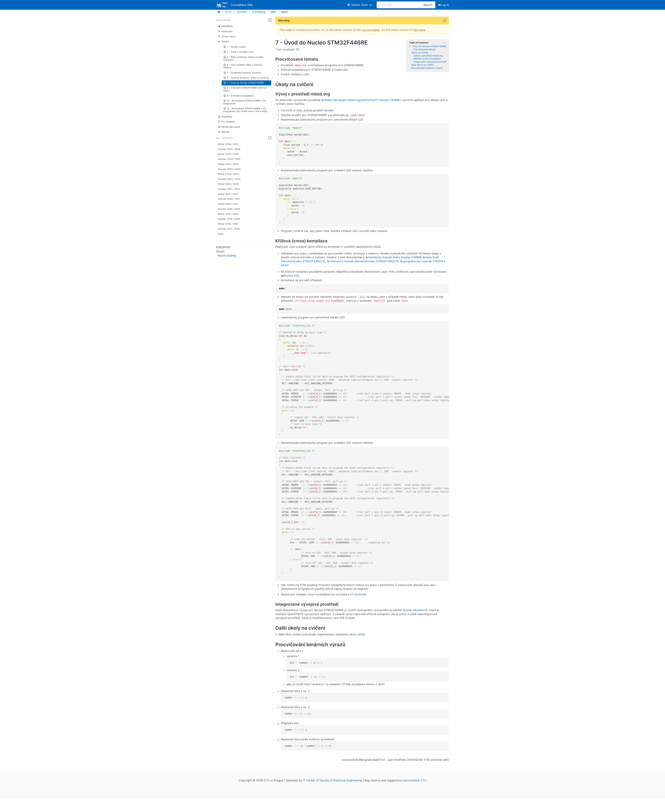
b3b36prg (258, 12)
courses (242, 12)
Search (427, 5)
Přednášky (226, 116)
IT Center (309, 780)
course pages (371, 30)
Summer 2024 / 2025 (229, 159)
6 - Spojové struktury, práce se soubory (248, 77)
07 (297, 49)
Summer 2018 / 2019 (229, 219)
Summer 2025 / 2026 (229, 149)
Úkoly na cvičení (419, 52)
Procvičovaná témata (425, 49)
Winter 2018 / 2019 (228, 224)
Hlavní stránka (227, 255)
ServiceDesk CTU (414, 780)
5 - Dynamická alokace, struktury (244, 72)
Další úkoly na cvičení (422, 65)
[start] (220, 12)
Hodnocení (226, 31)
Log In (445, 5)
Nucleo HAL (292, 275)
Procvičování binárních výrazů (426, 68)
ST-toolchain (358, 594)
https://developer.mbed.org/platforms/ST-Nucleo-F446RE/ (362, 100)
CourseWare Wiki (241, 5)
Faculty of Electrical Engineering (341, 780)
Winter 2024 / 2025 (228, 164)
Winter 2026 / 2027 (228, 144)
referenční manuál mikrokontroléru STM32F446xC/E (364, 261)
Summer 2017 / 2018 (229, 229)
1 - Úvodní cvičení (236, 47)
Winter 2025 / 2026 (228, 154)
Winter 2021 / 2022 (228, 194)
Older (221, 234)
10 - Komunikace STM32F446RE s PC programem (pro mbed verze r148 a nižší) (245, 110)
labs (273, 12)
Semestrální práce (230, 127)
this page (419, 30)
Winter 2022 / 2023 (228, 184)
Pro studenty (228, 121)
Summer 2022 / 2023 (229, 179)
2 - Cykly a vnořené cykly (240, 52)
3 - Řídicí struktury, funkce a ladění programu (243, 58)
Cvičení (225, 41)
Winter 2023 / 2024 (228, 174)
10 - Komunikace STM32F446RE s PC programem (244, 102)
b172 (228, 12)
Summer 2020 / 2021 (229, 199)
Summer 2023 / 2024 (229, 169)
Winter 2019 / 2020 (228, 214)
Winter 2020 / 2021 (228, 204)
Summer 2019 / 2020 (229, 209)
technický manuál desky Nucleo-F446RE (395, 257)
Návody (225, 132)
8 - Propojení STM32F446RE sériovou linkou (245, 89)
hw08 (361, 634)
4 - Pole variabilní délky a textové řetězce (242, 66)
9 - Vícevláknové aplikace (240, 95)
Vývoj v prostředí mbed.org (428, 55)
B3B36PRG (227, 26)
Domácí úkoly (228, 36)
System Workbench (415, 610)
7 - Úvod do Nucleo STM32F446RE (245, 82)
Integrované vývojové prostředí (430, 61)
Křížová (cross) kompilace (427, 58)
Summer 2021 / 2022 (229, 189)
